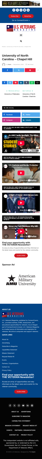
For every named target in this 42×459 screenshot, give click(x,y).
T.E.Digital (32, 452)
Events (4, 360)
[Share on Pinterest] (30, 70)
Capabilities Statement (9, 350)
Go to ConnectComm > (21, 20)
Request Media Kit (8, 356)
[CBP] (21, 5)
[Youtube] (24, 10)
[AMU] (21, 292)
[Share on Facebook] (7, 70)
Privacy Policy (6, 370)
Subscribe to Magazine (10, 346)
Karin (9, 64)
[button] (21, 35)
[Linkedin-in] (28, 10)
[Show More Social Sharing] (38, 70)
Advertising (6, 343)
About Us (5, 339)
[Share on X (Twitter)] (18, 70)
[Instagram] (21, 10)
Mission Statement (8, 353)
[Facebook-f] (13, 10)
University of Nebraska (11, 94)
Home (4, 46)
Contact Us (5, 367)
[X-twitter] (17, 10)
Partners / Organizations (10, 363)
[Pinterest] (32, 405)
